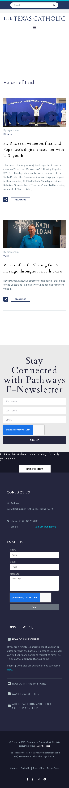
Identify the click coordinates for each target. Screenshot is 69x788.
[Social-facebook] (27, 779)
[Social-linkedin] (33, 779)
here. (10, 669)
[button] (54, 5)
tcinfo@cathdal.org (45, 526)
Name (13, 549)
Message (14, 573)
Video (6, 255)
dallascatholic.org (42, 746)
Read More (20, 199)
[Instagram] (39, 779)
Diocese (7, 134)
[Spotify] (44, 779)
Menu (34, 27)
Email (13, 561)
